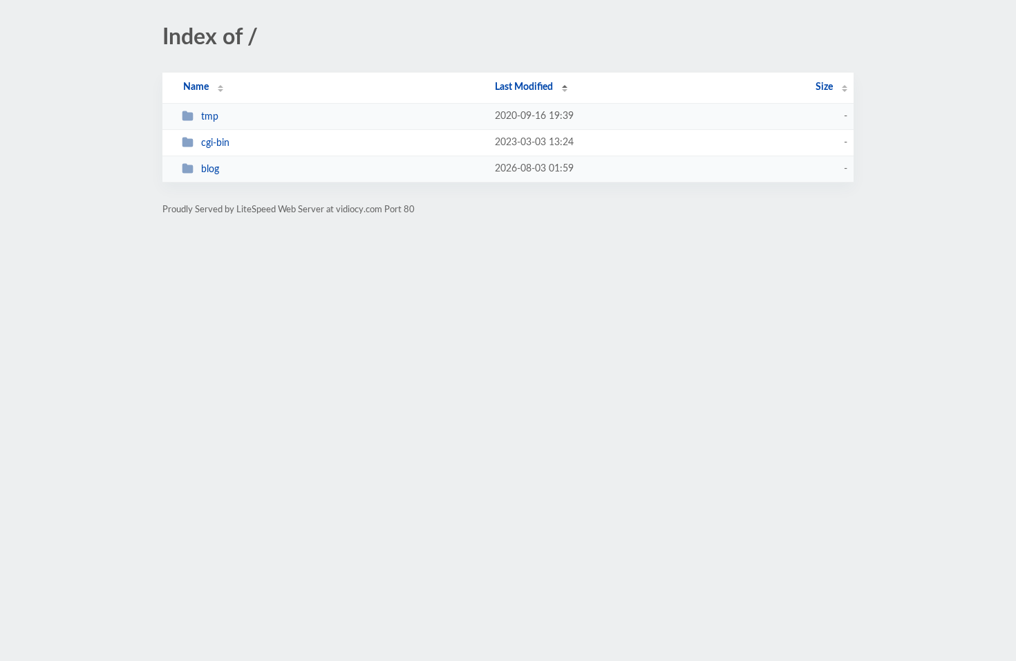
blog (210, 169)
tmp (209, 117)
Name (196, 87)
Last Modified (524, 87)
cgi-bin (215, 143)
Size (824, 87)
